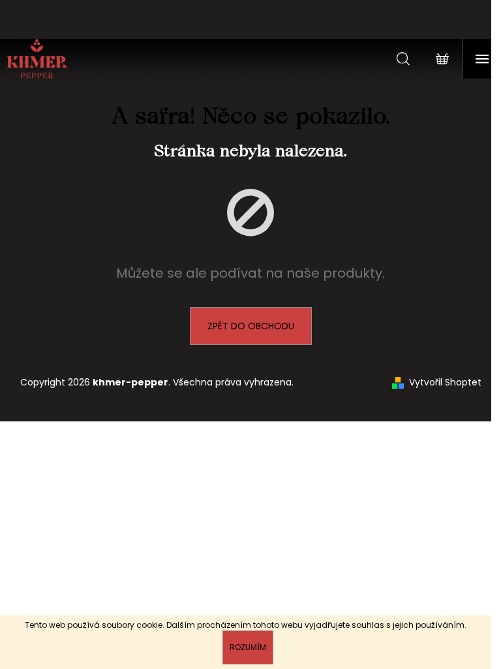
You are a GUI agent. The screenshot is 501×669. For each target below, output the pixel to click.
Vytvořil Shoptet (445, 382)
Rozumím (248, 647)
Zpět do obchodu (250, 326)
